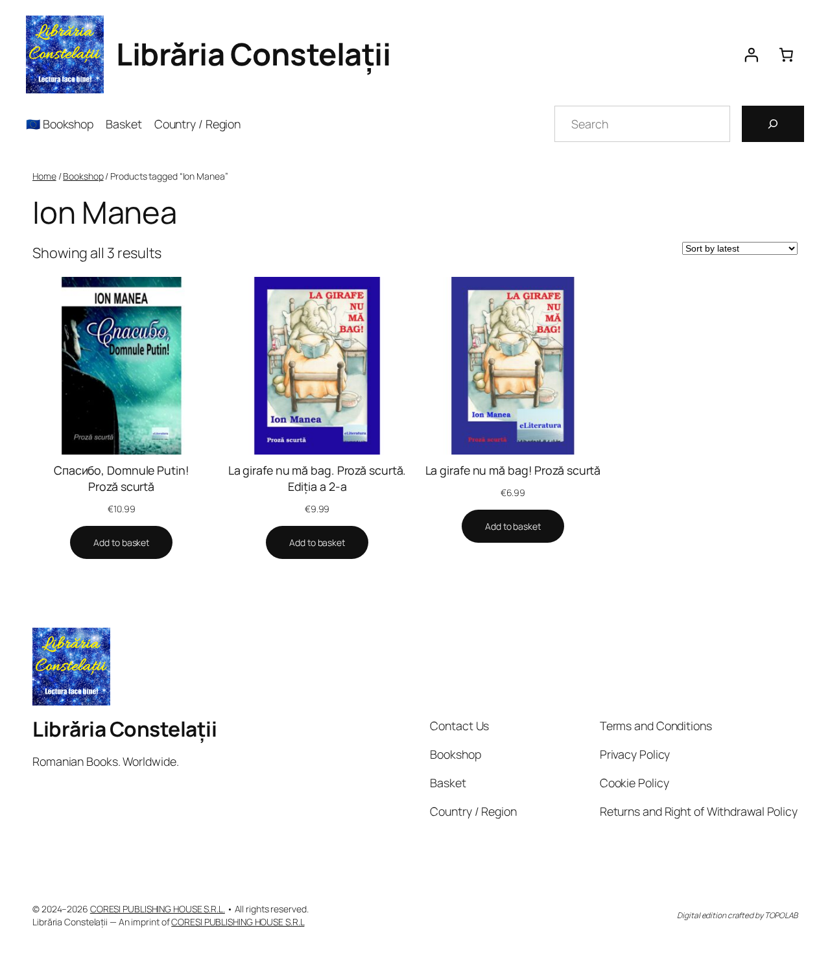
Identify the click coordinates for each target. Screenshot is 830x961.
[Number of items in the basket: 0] (786, 54)
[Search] (773, 124)
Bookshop (83, 176)
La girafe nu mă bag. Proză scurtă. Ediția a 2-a (317, 478)
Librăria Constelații (253, 54)
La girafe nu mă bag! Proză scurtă (513, 470)
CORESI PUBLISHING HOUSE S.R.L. (157, 909)
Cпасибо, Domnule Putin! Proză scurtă (121, 478)
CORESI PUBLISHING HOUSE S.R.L (237, 922)
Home (44, 176)
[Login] (750, 54)
